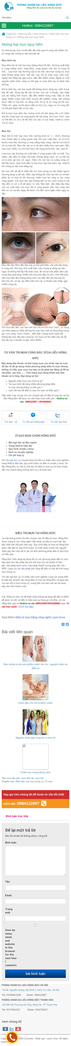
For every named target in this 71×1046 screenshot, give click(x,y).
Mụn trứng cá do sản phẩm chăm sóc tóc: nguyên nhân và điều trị (35, 666)
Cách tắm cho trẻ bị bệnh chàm (35, 702)
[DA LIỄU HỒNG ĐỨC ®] (35, 6)
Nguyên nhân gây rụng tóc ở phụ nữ (35, 737)
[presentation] (17, 816)
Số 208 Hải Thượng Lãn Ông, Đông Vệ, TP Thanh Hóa (29, 1004)
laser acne (21, 565)
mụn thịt (40, 778)
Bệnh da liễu (25, 34)
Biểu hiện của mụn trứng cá (29, 781)
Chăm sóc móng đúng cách (35, 772)
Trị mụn (48, 781)
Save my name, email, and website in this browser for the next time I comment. (11, 947)
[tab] (17, 816)
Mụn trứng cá (40, 34)
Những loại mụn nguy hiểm (22, 44)
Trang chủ (11, 34)
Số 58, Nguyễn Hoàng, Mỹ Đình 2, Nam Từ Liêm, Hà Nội (30, 990)
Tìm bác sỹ (10, 422)
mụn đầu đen (13, 778)
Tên (7, 881)
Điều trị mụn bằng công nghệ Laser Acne (40, 617)
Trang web (8, 911)
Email (8, 895)
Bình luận (10, 842)
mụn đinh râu (27, 778)
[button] (67, 18)
